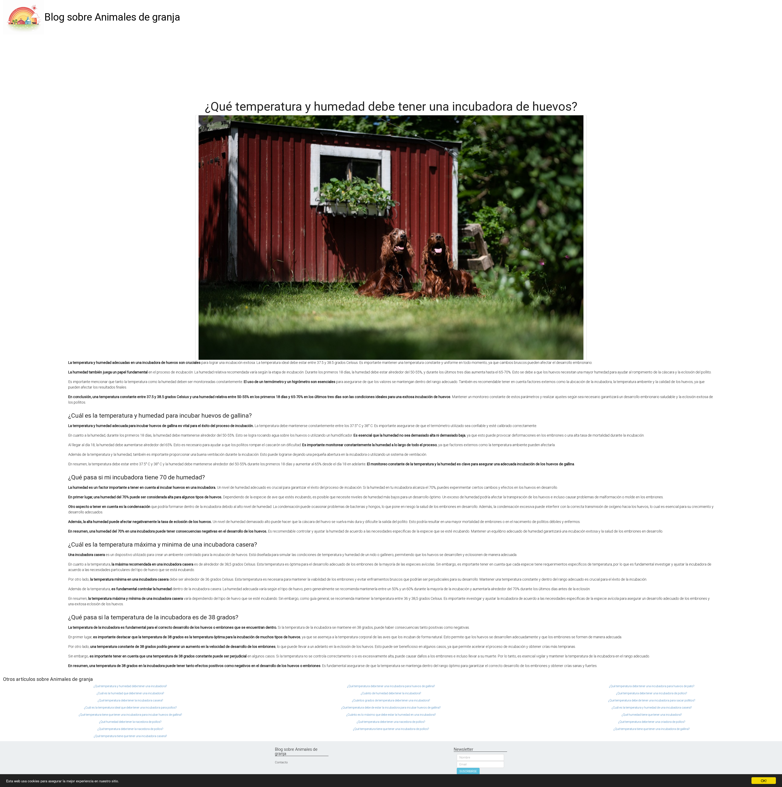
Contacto (281, 762)
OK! (764, 780)
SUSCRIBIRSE (468, 771)
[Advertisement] (391, 65)
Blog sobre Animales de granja (112, 17)
